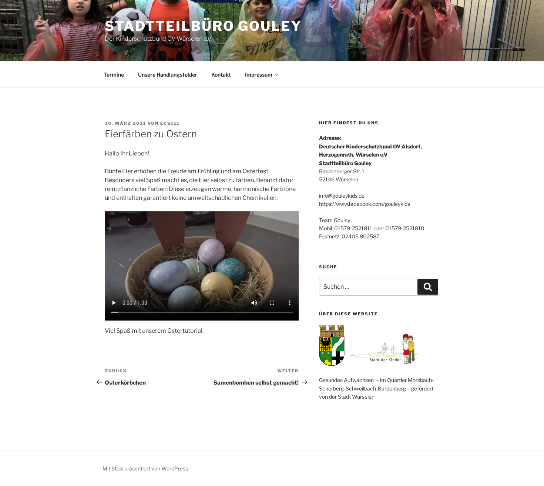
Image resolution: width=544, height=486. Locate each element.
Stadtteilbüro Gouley (203, 26)
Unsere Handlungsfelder (167, 74)
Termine (114, 74)
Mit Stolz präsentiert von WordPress (145, 468)
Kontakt (221, 74)
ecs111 (170, 123)
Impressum (258, 74)
